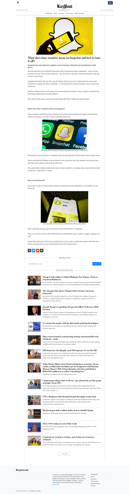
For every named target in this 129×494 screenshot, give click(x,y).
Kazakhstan (48, 13)
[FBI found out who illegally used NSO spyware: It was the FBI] (34, 354)
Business (61, 13)
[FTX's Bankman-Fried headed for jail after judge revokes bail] (34, 400)
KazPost (64, 6)
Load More (64, 454)
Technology (69, 13)
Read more (55, 484)
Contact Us (32, 491)
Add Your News (79, 13)
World (55, 13)
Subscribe (97, 264)
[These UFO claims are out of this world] (34, 427)
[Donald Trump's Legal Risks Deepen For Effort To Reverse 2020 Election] (34, 310)
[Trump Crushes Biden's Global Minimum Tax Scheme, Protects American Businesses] (34, 280)
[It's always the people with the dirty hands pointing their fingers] (34, 326)
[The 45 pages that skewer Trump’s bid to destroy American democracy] (34, 294)
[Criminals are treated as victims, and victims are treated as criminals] (34, 440)
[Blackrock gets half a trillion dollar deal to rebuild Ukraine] (34, 414)
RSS (94, 486)
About (39, 491)
